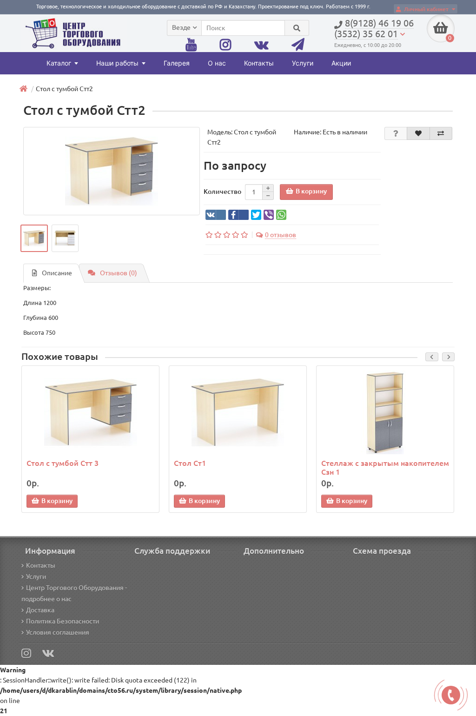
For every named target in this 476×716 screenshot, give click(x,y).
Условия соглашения (57, 632)
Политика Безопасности (62, 621)
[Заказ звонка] (451, 695)
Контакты (259, 63)
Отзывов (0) (118, 273)
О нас (217, 63)
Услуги (302, 63)
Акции (341, 63)
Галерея (177, 63)
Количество (222, 191)
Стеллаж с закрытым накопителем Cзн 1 (385, 467)
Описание (57, 273)
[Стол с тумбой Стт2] (111, 171)
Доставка (40, 610)
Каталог (58, 63)
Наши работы (117, 63)
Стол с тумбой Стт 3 (62, 463)
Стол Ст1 (190, 463)
